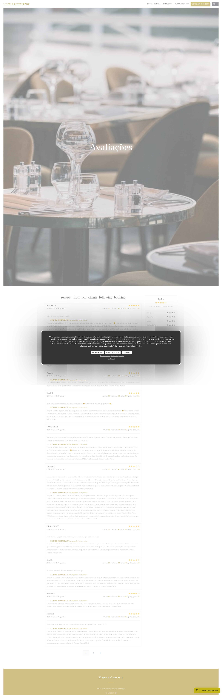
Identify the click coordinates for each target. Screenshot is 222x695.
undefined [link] (111, 359)
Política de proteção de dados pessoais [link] (112, 356)
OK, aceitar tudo (97, 352)
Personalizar (127, 352)
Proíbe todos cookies (112, 352)
